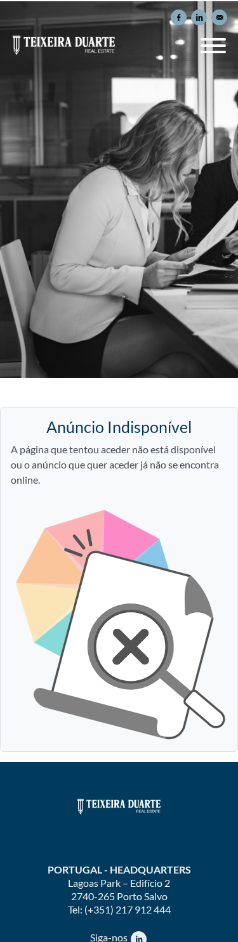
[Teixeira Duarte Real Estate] (119, 806)
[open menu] (212, 41)
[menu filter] (119, 0)
